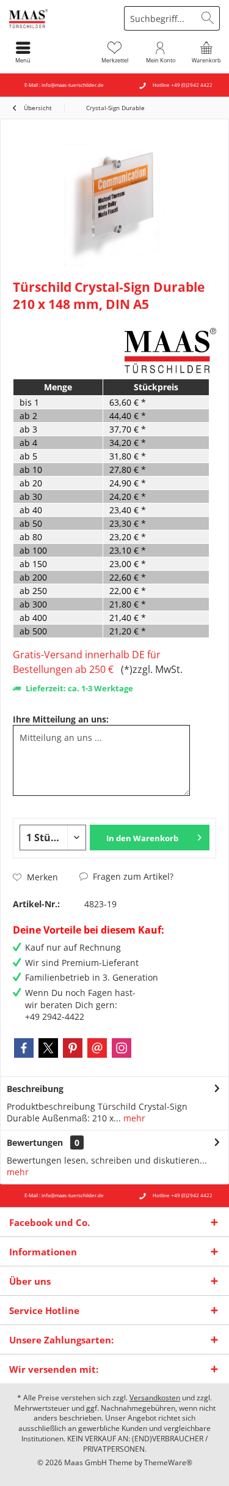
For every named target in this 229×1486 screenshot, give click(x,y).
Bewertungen (35, 1142)
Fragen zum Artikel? (131, 876)
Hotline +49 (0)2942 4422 (183, 84)
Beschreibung (35, 1088)
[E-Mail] (97, 1048)
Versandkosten (154, 1397)
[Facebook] (24, 1048)
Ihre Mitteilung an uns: (61, 719)
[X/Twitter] (48, 1048)
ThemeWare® (168, 1462)
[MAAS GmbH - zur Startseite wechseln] (57, 18)
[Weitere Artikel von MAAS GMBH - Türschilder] (170, 350)
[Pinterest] (72, 1048)
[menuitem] (206, 52)
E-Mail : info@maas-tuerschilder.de (64, 84)
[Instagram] (121, 1048)
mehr (133, 1118)
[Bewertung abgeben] (67, 320)
